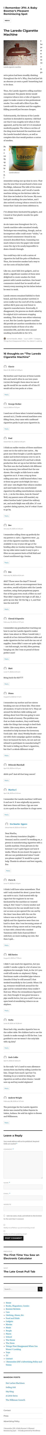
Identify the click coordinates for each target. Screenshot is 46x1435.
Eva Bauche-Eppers (18, 824)
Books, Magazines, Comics (17, 1306)
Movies (9, 1324)
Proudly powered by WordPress (29, 1431)
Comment (9, 1149)
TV (7, 1355)
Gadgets (37, 339)
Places (8, 1334)
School (9, 1337)
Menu (7, 20)
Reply (6, 394)
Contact (9, 1359)
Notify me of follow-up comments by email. (19, 1228)
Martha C (12, 790)
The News (10, 1343)
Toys (8, 1352)
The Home (10, 1340)
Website (7, 1204)
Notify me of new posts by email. (15, 1234)
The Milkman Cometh (15, 1400)
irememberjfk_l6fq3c (14, 339)
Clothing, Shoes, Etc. (15, 1315)
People (9, 1331)
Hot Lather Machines (15, 1383)
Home (8, 1303)
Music (8, 1327)
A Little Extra (12, 1396)
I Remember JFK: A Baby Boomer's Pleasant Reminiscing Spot (20, 11)
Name (7, 1183)
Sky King (10, 1391)
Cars (8, 1312)
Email (7, 1194)
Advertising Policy (12, 1421)
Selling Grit (11, 1387)
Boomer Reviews (13, 1309)
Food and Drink (13, 1318)
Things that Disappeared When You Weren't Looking (23, 341)
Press (6, 1416)
